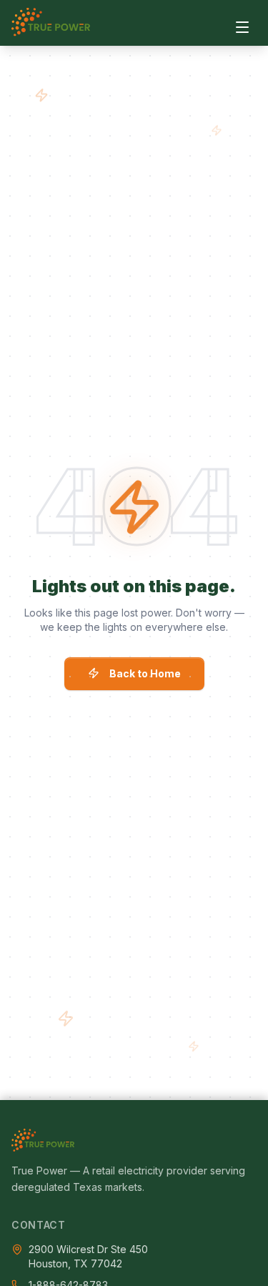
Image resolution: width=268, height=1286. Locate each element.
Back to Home (145, 673)
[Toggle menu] (242, 27)
